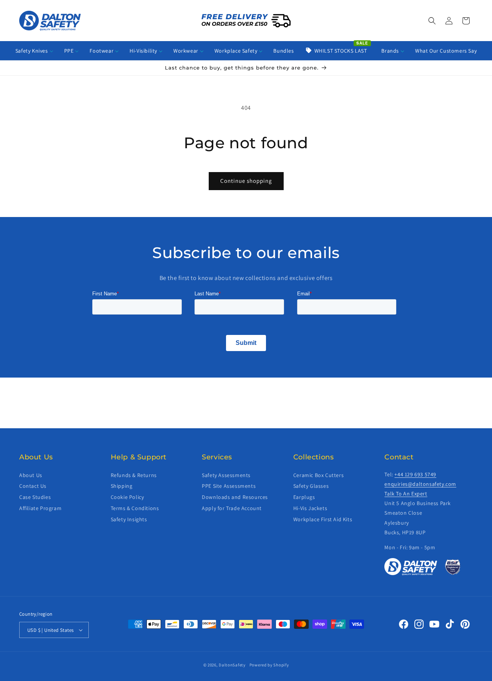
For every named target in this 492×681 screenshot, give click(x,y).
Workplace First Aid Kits (322, 519)
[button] (432, 20)
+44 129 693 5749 (415, 474)
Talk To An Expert (405, 493)
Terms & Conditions (135, 508)
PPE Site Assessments (229, 485)
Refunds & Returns (134, 475)
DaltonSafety (232, 665)
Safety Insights (129, 519)
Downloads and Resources (235, 497)
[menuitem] (34, 50)
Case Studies (35, 497)
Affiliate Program (40, 508)
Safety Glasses (311, 485)
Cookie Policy (127, 497)
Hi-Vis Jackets (310, 508)
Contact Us (33, 485)
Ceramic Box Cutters (318, 475)
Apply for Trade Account (232, 508)
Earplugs (304, 497)
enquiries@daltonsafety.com (420, 484)
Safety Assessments (226, 475)
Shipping (122, 485)
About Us (30, 475)
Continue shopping (246, 180)
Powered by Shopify (269, 665)
